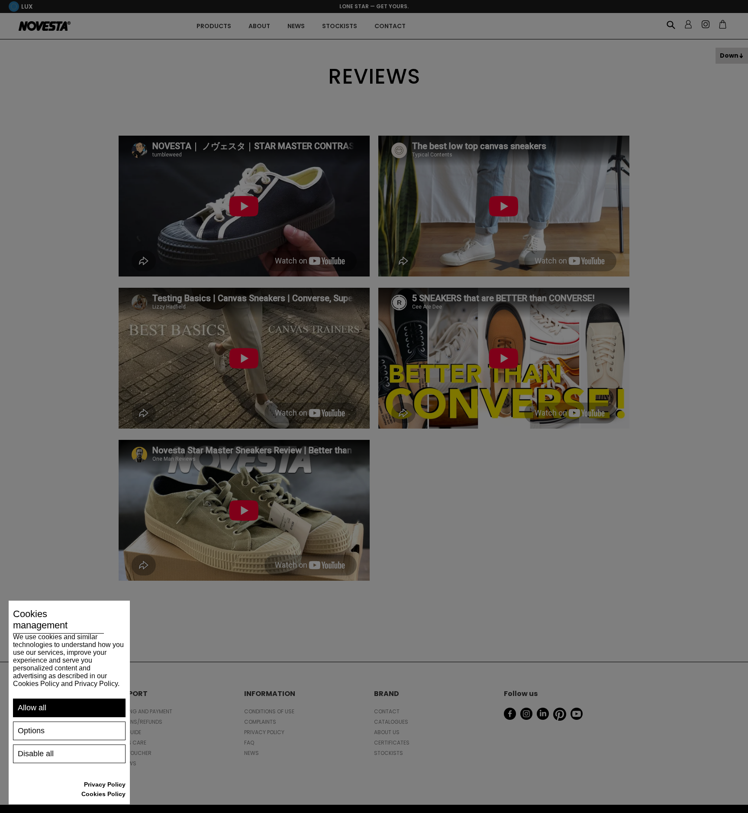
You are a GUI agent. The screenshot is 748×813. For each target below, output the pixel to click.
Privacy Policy (105, 784)
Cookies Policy (103, 793)
